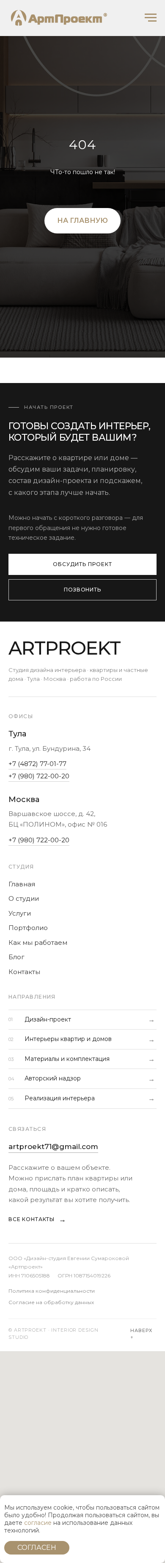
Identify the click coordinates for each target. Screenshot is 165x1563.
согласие (38, 1523)
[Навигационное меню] (151, 18)
